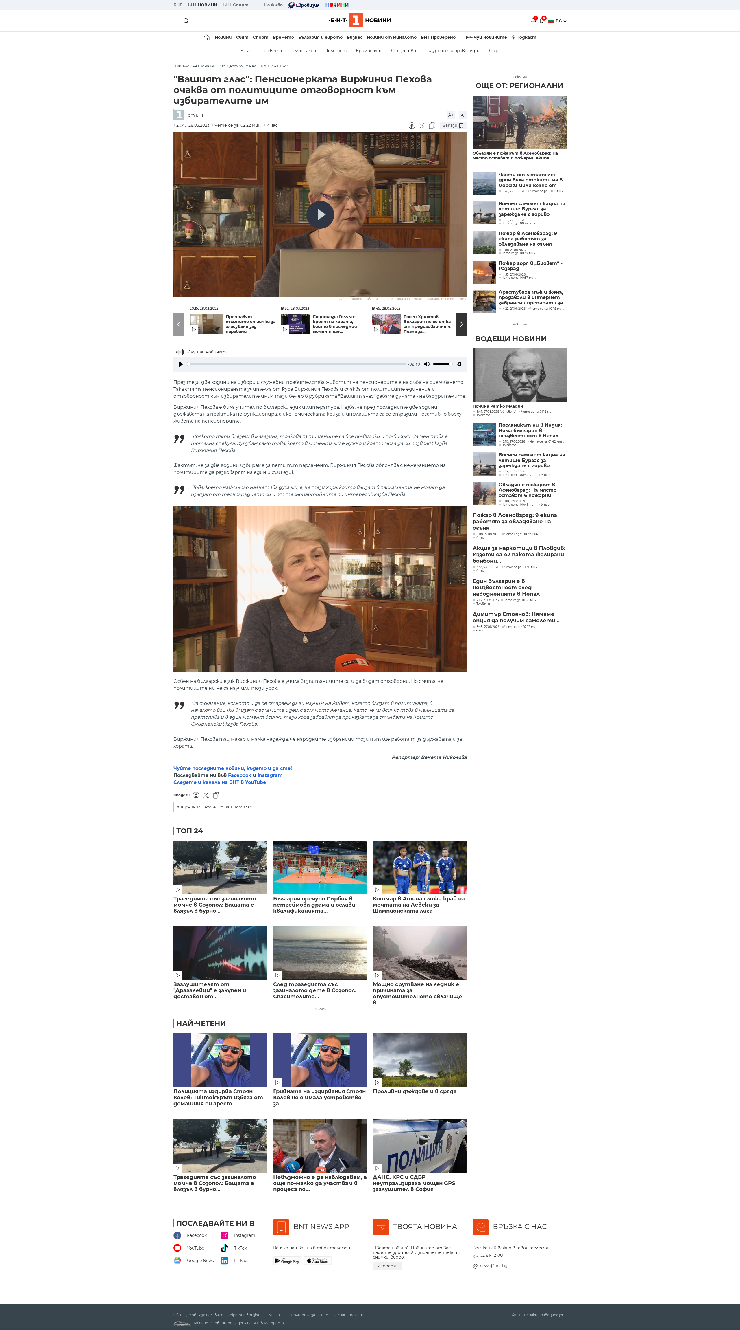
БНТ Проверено (438, 37)
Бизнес (354, 37)
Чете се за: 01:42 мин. (547, 441)
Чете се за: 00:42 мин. (519, 475)
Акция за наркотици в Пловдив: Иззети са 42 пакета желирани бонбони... (519, 554)
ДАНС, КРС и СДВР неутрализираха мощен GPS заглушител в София (414, 1183)
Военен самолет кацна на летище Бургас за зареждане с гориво (532, 209)
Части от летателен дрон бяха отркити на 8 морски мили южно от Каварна (531, 180)
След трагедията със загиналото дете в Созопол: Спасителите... (314, 991)
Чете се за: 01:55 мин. (520, 600)
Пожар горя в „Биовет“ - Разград (531, 266)
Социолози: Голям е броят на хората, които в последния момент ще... (335, 324)
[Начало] (207, 37)
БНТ (177, 5)
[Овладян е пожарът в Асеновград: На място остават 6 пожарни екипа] (520, 122)
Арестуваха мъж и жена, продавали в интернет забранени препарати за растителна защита (531, 298)
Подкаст (526, 37)
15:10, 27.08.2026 (513, 441)
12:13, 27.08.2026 (487, 600)
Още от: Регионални (519, 85)
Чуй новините (490, 37)
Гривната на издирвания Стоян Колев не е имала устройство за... (319, 1098)
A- (463, 115)
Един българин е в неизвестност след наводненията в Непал (506, 587)
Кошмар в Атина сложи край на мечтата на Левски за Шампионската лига (419, 905)
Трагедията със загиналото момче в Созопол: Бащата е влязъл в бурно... (214, 905)
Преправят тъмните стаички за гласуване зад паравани (250, 324)
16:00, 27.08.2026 (514, 501)
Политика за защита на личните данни (329, 1315)
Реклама (320, 1009)
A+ (451, 115)
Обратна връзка (243, 1315)
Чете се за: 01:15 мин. (537, 412)
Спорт (261, 37)
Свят (242, 37)
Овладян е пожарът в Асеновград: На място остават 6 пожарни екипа (515, 156)
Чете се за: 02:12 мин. (521, 627)
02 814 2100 (491, 1255)
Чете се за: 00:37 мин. (521, 534)
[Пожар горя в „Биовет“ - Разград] (484, 272)
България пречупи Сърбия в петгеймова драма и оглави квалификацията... (314, 905)
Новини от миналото (392, 37)
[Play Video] (320, 215)
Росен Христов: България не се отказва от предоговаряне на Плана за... (431, 324)
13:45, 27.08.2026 (488, 627)
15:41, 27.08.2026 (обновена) (496, 412)
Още (494, 50)
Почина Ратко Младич (498, 406)
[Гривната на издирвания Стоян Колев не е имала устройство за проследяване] (320, 1060)
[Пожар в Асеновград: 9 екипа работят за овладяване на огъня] (484, 242)
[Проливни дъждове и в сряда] (420, 1060)
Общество (403, 50)
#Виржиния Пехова (196, 807)
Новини (223, 37)
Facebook (239, 775)
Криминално (369, 50)
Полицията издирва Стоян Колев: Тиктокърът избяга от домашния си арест (218, 1098)
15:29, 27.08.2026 (513, 471)
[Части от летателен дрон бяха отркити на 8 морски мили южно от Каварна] (484, 183)
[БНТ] (180, 115)
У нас (246, 50)
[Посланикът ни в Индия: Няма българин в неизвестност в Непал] (484, 434)
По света (271, 50)
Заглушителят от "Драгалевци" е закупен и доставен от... (209, 991)
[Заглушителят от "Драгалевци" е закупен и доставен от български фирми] (220, 953)
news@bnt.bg (494, 1265)
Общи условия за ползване (198, 1315)
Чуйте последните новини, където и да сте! (232, 768)
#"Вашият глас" (236, 807)
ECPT (281, 1315)
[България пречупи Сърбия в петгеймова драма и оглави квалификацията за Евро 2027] (320, 867)
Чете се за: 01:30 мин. (521, 567)
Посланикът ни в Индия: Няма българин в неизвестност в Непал (530, 431)
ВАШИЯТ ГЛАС (275, 66)
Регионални (303, 50)
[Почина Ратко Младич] (520, 375)
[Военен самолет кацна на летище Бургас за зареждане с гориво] (484, 212)
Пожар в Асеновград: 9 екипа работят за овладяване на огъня (528, 239)
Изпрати (387, 1266)
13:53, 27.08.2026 (487, 567)
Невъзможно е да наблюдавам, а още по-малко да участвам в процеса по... (320, 1183)
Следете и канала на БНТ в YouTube (219, 782)
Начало (182, 66)
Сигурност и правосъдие (452, 50)
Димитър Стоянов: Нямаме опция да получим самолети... (516, 617)
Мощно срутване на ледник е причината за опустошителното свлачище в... (417, 994)
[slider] (296, 364)
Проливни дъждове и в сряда (415, 1092)
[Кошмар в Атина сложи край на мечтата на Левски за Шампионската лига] (420, 867)
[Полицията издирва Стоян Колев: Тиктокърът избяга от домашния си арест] (220, 1060)
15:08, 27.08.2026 (488, 534)
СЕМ (268, 1315)
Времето (283, 37)
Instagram (270, 775)
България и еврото (320, 37)
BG (559, 20)
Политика (336, 50)
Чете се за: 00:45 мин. (519, 505)
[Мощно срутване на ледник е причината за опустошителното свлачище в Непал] (420, 953)
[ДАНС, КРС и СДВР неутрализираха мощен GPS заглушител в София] (420, 1146)
